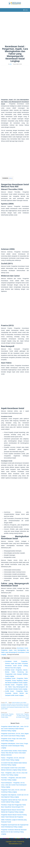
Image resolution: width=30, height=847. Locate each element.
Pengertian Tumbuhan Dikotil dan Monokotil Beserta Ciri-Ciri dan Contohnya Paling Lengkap (13, 832)
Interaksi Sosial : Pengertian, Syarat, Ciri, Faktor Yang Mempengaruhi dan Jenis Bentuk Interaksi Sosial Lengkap (16, 687)
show (10, 178)
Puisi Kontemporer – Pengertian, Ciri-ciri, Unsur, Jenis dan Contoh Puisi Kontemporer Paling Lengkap (14, 785)
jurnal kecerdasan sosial (20, 704)
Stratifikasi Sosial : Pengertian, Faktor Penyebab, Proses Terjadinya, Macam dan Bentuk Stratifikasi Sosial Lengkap (16, 680)
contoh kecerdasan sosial (17, 702)
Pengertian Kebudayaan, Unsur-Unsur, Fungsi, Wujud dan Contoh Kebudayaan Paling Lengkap (14, 746)
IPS (6, 702)
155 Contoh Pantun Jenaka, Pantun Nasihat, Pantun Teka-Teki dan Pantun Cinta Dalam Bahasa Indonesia (14, 753)
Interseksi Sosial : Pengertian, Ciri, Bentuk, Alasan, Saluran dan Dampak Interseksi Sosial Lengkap (22, 715)
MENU (26, 10)
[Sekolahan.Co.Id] (15, 3)
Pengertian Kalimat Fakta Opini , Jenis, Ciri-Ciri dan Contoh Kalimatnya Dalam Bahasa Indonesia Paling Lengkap (14, 729)
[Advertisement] (15, 28)
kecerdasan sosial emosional (17, 705)
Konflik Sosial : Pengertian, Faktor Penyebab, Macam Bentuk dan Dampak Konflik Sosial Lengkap (16, 693)
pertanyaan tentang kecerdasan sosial (17, 707)
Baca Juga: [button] (7, 658)
